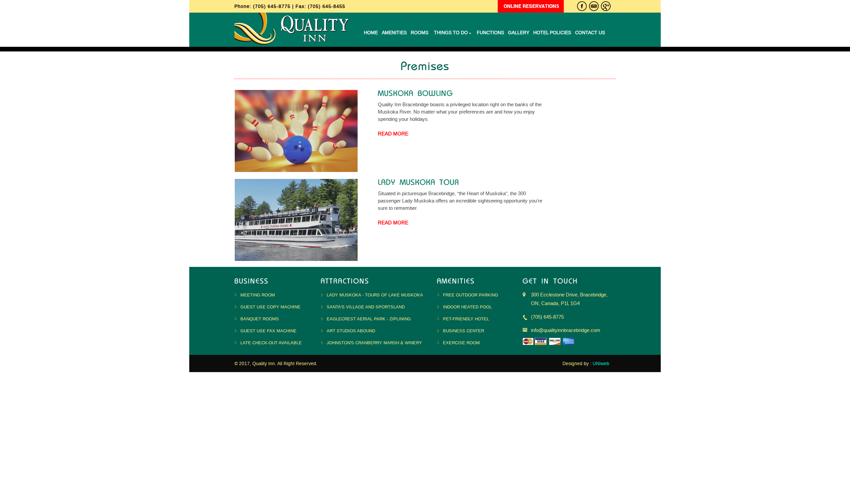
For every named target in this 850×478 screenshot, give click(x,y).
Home (371, 33)
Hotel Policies (552, 33)
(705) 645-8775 (272, 6)
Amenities (394, 33)
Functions (490, 33)
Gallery (518, 33)
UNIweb (601, 363)
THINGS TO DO (451, 33)
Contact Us (590, 33)
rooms (419, 33)
